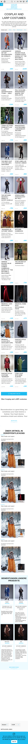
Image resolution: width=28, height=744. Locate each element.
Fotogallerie (14, 4)
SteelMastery (4, 1)
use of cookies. (21, 739)
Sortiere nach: (4, 29)
